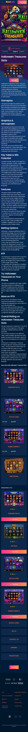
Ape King (14, 546)
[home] (11, 3)
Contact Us (14, 639)
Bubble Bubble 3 (14, 447)
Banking (14, 648)
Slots (14, 631)
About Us (4, 699)
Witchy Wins (14, 417)
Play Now (22, 2)
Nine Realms (14, 476)
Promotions (14, 656)
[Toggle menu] (2, 2)
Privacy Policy (18, 702)
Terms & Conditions (7, 695)
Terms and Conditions (5, 706)
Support (17, 699)
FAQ (3, 692)
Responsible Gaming (20, 692)
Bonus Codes (14, 623)
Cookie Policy (18, 706)
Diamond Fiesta (14, 387)
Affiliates (4, 702)
